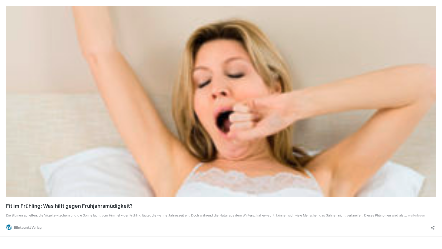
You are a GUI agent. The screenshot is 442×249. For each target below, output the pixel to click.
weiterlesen (416, 215)
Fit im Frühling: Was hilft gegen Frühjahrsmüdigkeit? (69, 206)
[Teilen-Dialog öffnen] (433, 226)
